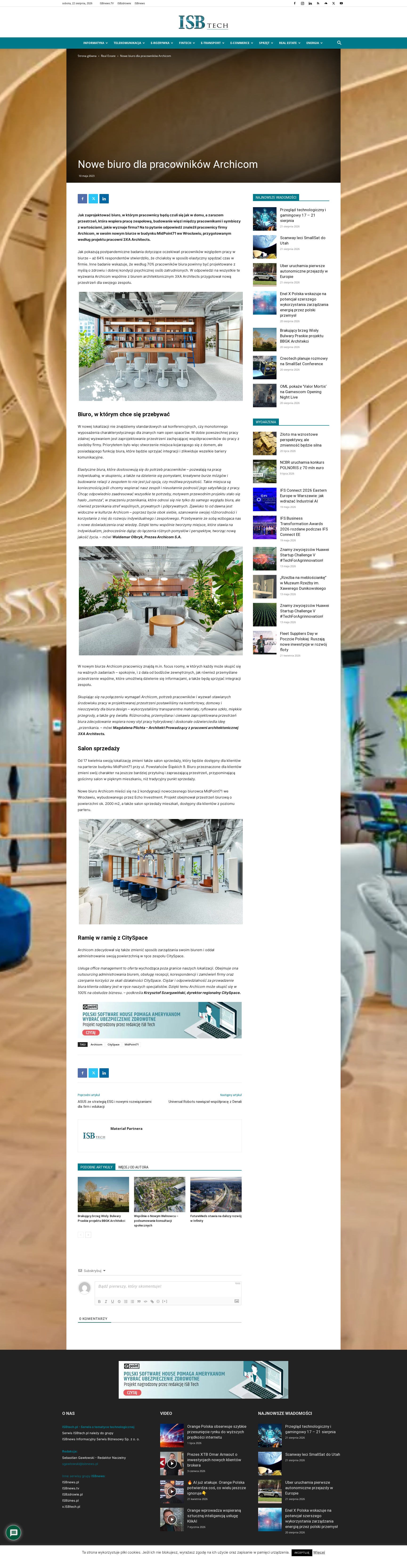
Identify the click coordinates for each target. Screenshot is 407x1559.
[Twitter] (333, 3)
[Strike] (119, 1301)
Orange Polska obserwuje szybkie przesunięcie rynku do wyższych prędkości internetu (216, 1432)
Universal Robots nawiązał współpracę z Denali (205, 1102)
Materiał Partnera (126, 1128)
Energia (312, 43)
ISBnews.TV (107, 3)
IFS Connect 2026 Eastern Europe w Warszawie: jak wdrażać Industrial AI (303, 495)
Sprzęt (264, 43)
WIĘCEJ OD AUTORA (133, 1167)
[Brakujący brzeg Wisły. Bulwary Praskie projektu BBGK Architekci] (103, 1194)
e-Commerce (239, 43)
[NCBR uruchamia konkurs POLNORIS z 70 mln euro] (265, 471)
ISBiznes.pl (70, 1500)
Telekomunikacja (127, 43)
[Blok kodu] (145, 1301)
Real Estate (288, 43)
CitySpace (113, 1044)
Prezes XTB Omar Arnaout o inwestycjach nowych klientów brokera (214, 1460)
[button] (339, 43)
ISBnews (140, 3)
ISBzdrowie (124, 3)
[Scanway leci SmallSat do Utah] (265, 247)
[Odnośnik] (152, 1301)
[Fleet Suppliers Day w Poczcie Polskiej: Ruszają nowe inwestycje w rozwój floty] (265, 642)
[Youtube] (341, 3)
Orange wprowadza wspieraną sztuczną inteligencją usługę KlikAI (214, 1515)
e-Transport (211, 43)
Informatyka (93, 43)
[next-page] (88, 1235)
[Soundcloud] (325, 3)
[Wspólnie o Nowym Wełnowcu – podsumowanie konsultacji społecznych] (159, 1194)
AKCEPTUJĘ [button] (301, 1552)
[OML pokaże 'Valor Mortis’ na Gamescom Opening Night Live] (265, 395)
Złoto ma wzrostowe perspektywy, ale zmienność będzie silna (301, 439)
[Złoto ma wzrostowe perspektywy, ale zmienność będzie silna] (265, 443)
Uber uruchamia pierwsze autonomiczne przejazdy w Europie (304, 271)
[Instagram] (302, 3)
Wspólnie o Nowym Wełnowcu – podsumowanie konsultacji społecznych (156, 1220)
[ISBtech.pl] (203, 22)
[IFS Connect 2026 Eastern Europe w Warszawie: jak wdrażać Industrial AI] (265, 499)
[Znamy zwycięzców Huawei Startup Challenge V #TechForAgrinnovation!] (265, 558)
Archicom (96, 1044)
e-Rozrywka (160, 43)
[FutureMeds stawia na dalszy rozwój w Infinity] (216, 1194)
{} (158, 1301)
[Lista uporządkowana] (125, 1301)
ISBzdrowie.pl (72, 1494)
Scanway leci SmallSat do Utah (312, 1454)
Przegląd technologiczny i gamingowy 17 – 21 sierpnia (303, 215)
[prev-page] (81, 1235)
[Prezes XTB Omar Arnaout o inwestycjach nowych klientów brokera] (172, 1463)
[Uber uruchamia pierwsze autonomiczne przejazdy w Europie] (265, 275)
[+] (164, 1301)
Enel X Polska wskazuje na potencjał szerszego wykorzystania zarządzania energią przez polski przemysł (304, 304)
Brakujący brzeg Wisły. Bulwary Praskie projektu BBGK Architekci (301, 336)
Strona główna (87, 56)
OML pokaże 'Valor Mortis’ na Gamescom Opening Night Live (303, 392)
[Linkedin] (310, 3)
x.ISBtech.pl (71, 1506)
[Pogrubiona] (99, 1301)
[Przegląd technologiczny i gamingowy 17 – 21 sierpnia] (265, 219)
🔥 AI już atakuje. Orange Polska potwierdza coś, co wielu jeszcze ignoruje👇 (216, 1488)
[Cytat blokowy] (139, 1301)
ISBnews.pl (70, 1482)
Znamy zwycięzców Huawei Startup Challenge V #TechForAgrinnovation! (304, 555)
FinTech (185, 43)
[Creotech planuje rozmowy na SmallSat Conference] (265, 367)
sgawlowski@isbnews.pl (80, 1464)
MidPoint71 (132, 1044)
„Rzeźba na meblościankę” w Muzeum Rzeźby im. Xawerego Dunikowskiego (303, 583)
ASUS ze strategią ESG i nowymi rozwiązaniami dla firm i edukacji (114, 1104)
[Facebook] (294, 3)
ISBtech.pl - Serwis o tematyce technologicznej (98, 1427)
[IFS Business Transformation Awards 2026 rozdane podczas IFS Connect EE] (265, 527)
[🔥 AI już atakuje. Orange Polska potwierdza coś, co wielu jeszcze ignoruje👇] (172, 1491)
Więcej (319, 1552)
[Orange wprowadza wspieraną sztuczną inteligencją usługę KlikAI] (172, 1519)
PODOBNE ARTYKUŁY (97, 1167)
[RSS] (318, 3)
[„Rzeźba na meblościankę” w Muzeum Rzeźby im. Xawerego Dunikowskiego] (265, 586)
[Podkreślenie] (112, 1301)
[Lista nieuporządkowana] (132, 1301)
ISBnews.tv (70, 1488)
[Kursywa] (106, 1301)
